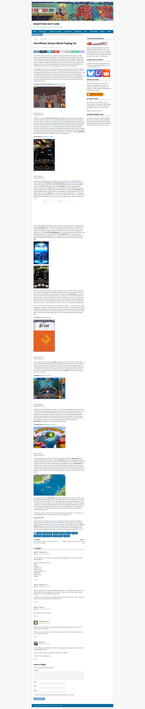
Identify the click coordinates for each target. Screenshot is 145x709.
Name (35, 681)
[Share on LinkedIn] (49, 51)
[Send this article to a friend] (62, 51)
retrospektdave (43, 621)
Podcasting (67, 31)
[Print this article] (68, 51)
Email (35, 686)
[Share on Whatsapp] (75, 51)
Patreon (104, 85)
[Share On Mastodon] (81, 51)
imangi (55, 533)
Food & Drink (93, 31)
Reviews (102, 31)
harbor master (47, 533)
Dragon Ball (43, 31)
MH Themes (60, 705)
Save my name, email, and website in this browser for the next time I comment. (54, 695)
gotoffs (41, 642)
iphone (62, 533)
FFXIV (85, 31)
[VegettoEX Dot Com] (72, 20)
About (109, 31)
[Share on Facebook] (37, 51)
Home (34, 31)
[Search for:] (103, 34)
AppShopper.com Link (59, 84)
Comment (36, 670)
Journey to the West (55, 31)
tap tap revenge (47, 536)
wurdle (67, 536)
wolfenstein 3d (58, 536)
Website (36, 690)
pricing (75, 533)
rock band (37, 536)
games (39, 533)
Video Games (77, 31)
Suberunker (42, 552)
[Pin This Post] (56, 51)
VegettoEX (47, 47)
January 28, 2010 (39, 47)
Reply (36, 579)
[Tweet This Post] (43, 51)
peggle (68, 533)
